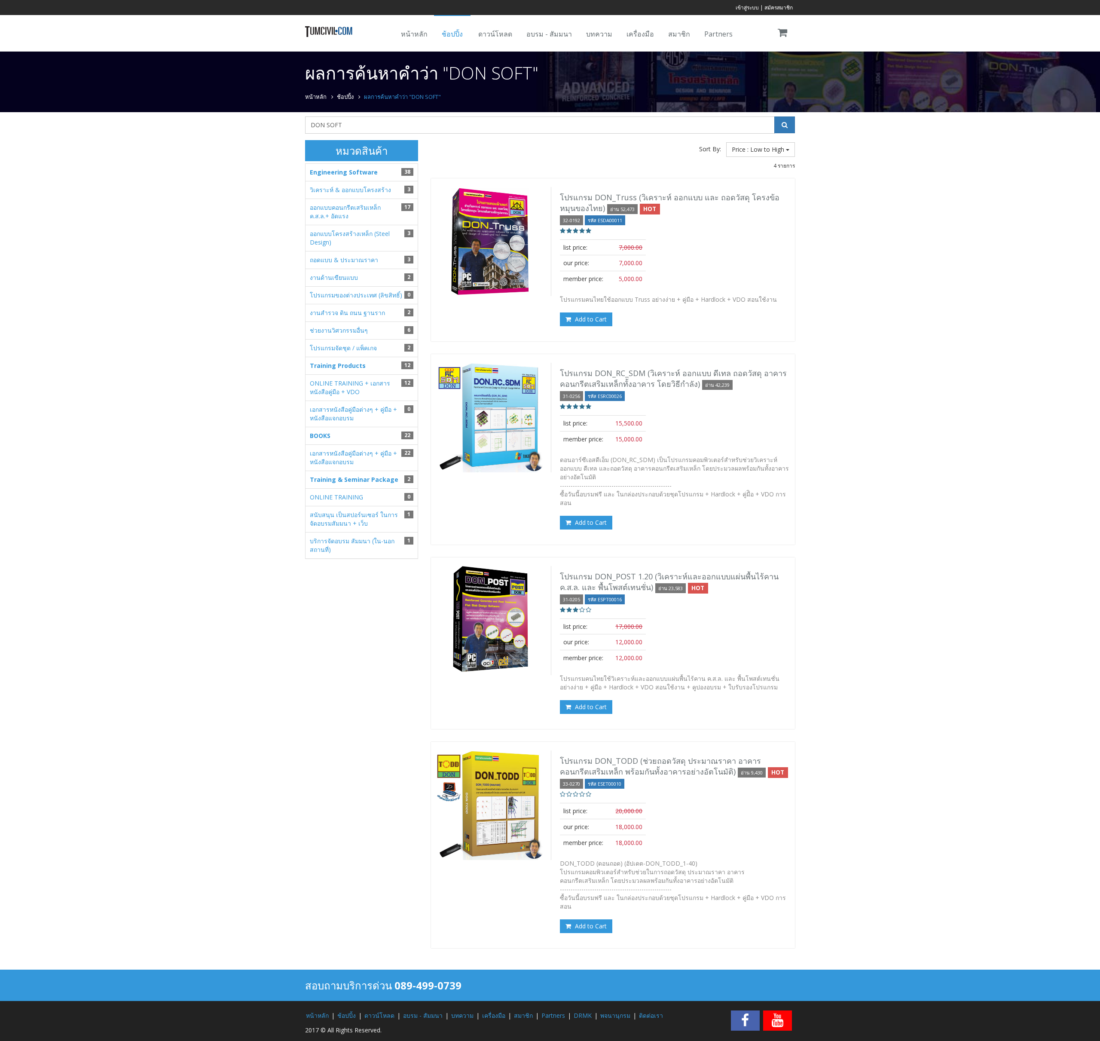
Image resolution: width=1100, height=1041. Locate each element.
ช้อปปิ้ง (452, 34)
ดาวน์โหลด (495, 34)
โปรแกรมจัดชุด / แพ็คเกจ (343, 348)
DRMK (583, 1015)
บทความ (599, 34)
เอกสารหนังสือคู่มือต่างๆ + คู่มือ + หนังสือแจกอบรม (353, 413)
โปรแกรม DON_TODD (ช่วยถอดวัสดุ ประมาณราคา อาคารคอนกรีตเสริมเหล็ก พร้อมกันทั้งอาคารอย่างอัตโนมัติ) (660, 766)
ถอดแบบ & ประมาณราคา (344, 260)
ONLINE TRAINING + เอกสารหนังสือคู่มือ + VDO (350, 387)
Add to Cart (590, 319)
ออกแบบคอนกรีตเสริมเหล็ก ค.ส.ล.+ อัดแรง (345, 211)
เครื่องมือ (640, 34)
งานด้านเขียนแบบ (334, 277)
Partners (718, 34)
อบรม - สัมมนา (549, 34)
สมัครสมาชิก (778, 7)
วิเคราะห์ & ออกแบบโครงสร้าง (350, 190)
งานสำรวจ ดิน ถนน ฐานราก (347, 313)
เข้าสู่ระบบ (747, 7)
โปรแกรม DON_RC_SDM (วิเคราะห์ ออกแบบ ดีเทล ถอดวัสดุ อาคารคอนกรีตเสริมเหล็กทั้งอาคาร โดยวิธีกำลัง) (673, 378)
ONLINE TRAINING (336, 497)
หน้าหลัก (414, 34)
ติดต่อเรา (651, 1015)
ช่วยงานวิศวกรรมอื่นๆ (339, 330)
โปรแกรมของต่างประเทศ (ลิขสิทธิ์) (356, 295)
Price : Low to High (759, 149)
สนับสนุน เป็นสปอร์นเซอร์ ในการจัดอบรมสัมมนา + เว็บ (354, 519)
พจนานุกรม (615, 1015)
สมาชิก (679, 34)
